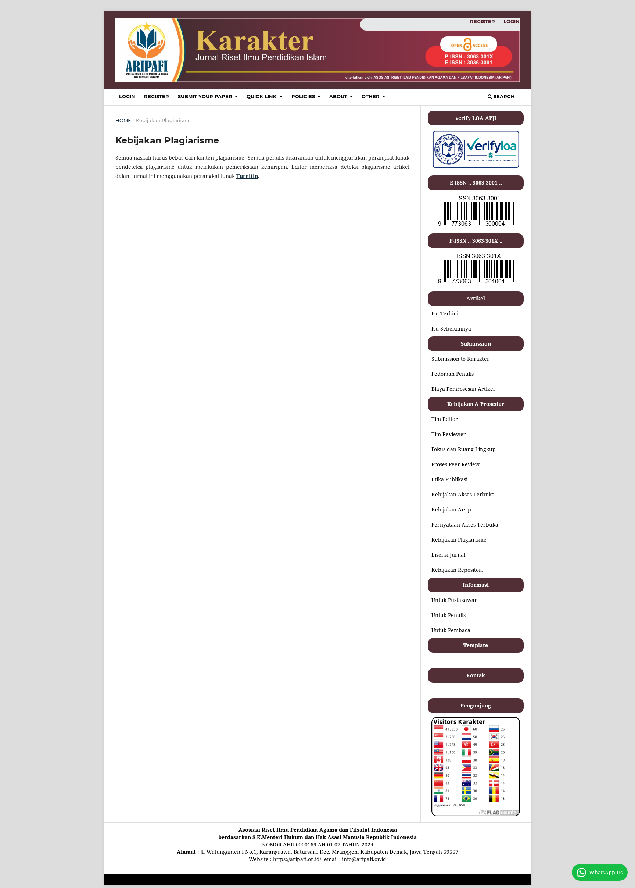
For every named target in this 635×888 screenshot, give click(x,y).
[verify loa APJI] (475, 167)
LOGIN (127, 96)
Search (503, 96)
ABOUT (339, 96)
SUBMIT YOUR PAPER (206, 96)
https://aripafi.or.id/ (297, 859)
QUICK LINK (262, 96)
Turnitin (247, 175)
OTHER (371, 96)
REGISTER (156, 96)
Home (123, 120)
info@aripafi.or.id (364, 859)
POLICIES (303, 96)
